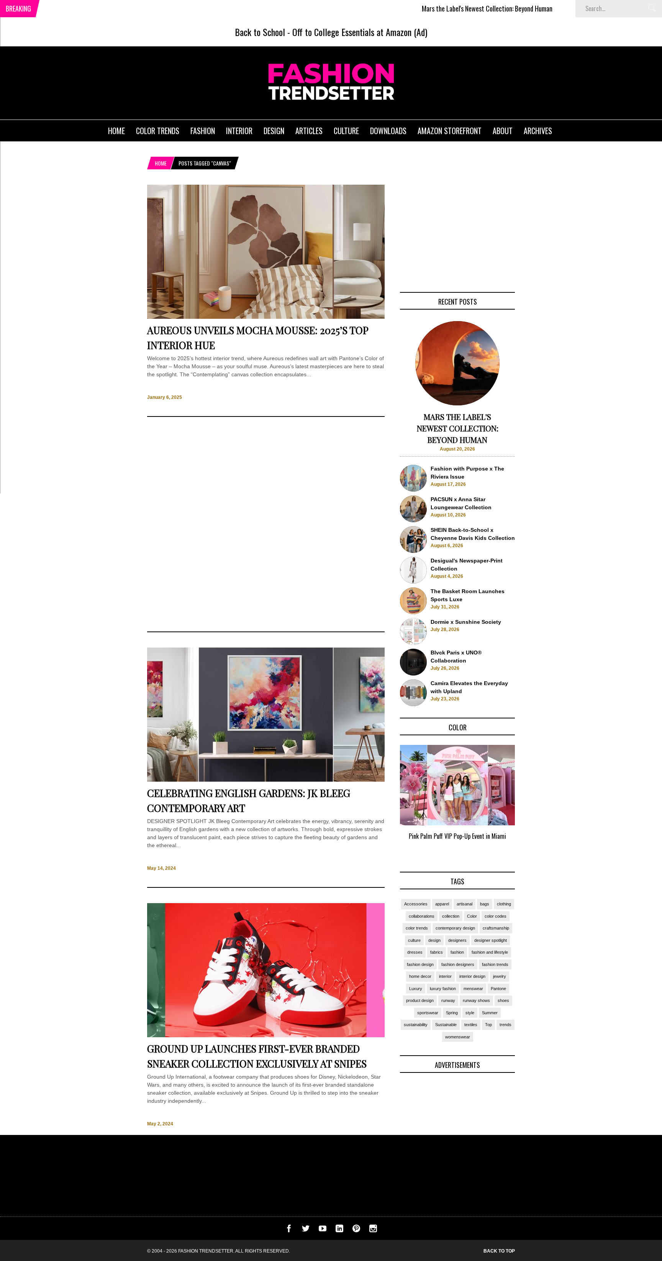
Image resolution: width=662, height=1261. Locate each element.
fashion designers (457, 964)
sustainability (416, 1024)
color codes (495, 916)
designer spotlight (490, 940)
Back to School (260, 32)
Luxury (415, 988)
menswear (473, 988)
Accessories (416, 904)
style (469, 1012)
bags (484, 904)
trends (505, 1024)
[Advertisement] (266, 524)
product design (420, 1000)
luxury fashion (443, 988)
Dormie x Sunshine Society (466, 622)
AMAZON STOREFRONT (450, 130)
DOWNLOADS (388, 130)
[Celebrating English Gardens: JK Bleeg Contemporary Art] (266, 780)
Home (161, 163)
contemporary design (455, 928)
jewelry (499, 976)
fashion (457, 952)
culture (414, 940)
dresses (415, 952)
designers (457, 940)
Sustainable (446, 1024)
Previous (384, 801)
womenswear (457, 1037)
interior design (472, 976)
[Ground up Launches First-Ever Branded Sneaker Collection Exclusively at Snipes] (266, 1035)
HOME (116, 130)
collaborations (421, 916)
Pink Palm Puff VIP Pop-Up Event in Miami (457, 836)
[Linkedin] (339, 1230)
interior (445, 976)
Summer (490, 1012)
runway (448, 1000)
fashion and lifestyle (490, 952)
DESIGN (274, 130)
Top (488, 1024)
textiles (470, 1024)
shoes (503, 1000)
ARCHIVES (538, 130)
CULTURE (346, 130)
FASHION (202, 130)
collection (450, 916)
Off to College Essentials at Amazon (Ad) (359, 32)
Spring (452, 1012)
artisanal (464, 904)
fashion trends (495, 964)
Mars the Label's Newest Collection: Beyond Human (450, 8)
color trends (417, 928)
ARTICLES (309, 130)
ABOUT (503, 130)
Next (530, 801)
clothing (504, 904)
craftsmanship (496, 928)
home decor (420, 976)
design (434, 940)
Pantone (498, 988)
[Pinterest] (356, 1230)
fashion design (420, 964)
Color (472, 916)
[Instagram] (373, 1230)
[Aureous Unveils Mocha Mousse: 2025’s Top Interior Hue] (266, 317)
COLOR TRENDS (157, 130)
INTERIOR (239, 130)
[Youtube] (322, 1230)
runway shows (476, 1000)
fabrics (436, 952)
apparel (442, 904)
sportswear (427, 1012)
